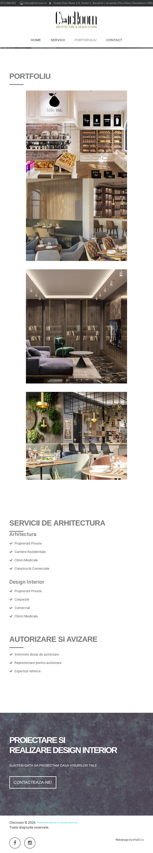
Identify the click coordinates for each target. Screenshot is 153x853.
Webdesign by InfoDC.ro (129, 839)
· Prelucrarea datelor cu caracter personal (56, 822)
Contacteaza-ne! (33, 782)
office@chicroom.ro (35, 3)
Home (36, 40)
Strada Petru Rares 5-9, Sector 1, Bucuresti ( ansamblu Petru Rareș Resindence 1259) (103, 3)
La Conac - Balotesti (76, 132)
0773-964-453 (8, 3)
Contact (114, 40)
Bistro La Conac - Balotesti (76, 217)
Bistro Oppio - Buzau (76, 434)
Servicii (58, 40)
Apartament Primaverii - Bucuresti (76, 323)
